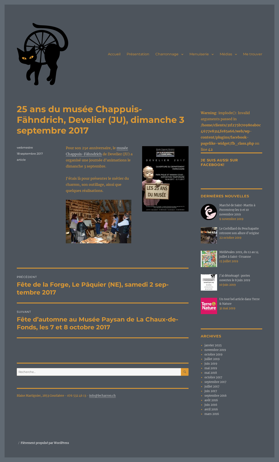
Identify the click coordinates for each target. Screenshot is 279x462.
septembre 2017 (215, 382)
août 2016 (211, 400)
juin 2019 (210, 364)
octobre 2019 (213, 354)
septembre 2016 (215, 396)
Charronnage (167, 54)
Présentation (138, 54)
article (21, 159)
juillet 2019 (212, 359)
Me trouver (252, 54)
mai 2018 (210, 373)
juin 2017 (210, 391)
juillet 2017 (211, 386)
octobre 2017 (213, 377)
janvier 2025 (213, 345)
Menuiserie (199, 54)
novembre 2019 (215, 350)
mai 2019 (210, 368)
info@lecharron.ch (102, 396)
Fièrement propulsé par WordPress (45, 443)
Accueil (114, 54)
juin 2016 (210, 405)
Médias (226, 54)
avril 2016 (211, 409)
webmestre (25, 147)
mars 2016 (211, 414)
